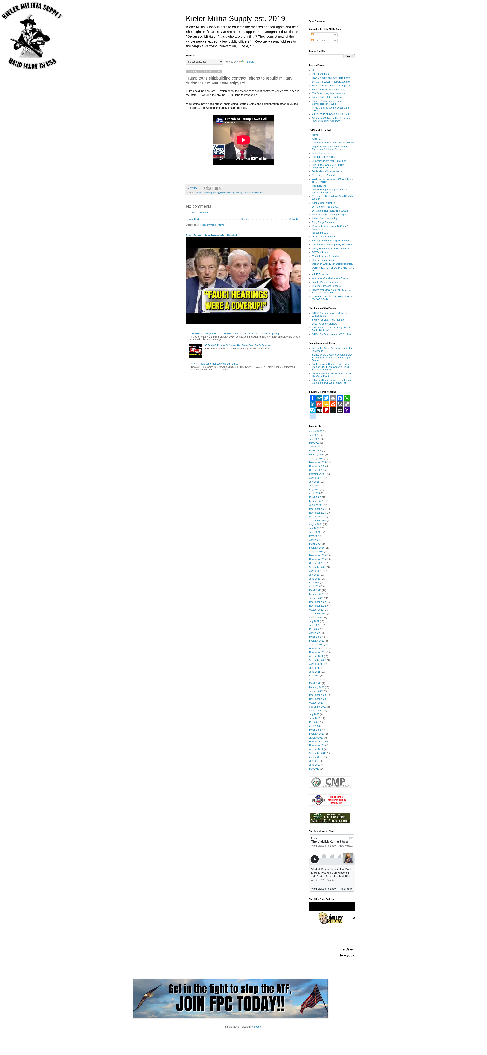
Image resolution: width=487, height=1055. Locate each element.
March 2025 (315, 497)
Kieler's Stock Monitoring (324, 218)
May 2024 (314, 536)
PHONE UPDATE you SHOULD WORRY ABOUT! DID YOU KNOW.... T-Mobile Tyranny (235, 333)
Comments (319, 40)
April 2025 (314, 493)
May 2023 (314, 582)
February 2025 (316, 501)
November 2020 (317, 699)
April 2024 (314, 540)
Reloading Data (320, 233)
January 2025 (316, 505)
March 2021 (315, 683)
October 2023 (316, 563)
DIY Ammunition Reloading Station (330, 210)
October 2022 (316, 609)
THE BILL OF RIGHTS (323, 157)
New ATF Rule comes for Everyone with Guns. (214, 363)
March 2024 (315, 543)
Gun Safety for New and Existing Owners (333, 142)
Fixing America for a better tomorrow (330, 248)
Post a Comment (199, 212)
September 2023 (317, 567)
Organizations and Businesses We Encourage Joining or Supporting (330, 148)
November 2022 (317, 605)
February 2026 (316, 454)
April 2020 (314, 726)
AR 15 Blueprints (320, 274)
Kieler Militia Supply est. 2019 (235, 18)
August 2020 (315, 710)
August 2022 (315, 617)
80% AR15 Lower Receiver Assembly (331, 81)
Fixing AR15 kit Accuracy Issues (328, 89)
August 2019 (315, 757)
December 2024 (317, 509)
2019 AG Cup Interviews (324, 323)
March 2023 (315, 590)
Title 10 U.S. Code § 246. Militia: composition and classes (328, 166)
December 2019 (317, 741)
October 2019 (316, 749)
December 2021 (317, 648)
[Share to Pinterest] (220, 188)
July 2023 (314, 574)
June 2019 (314, 765)
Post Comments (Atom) (212, 225)
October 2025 (316, 470)
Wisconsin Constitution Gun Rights (330, 278)
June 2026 (314, 439)
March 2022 (315, 637)
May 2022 (314, 629)
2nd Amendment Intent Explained (329, 161)
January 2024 (316, 551)
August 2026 (315, 431)
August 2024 (315, 524)
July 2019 (314, 761)
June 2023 (314, 578)
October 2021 (316, 656)
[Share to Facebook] (216, 188)
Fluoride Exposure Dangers (326, 286)
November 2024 (317, 512)
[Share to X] (213, 188)
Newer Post (193, 219)
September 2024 (317, 520)
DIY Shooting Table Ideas (325, 206)
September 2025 (317, 474)
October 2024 (316, 516)
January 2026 (316, 458)
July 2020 (314, 714)
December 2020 (317, 695)
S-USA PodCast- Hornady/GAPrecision (332, 334)
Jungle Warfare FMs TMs (325, 282)
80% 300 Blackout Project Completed (331, 85)
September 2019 (317, 753)
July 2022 (314, 621)
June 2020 (314, 718)
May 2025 (314, 489)
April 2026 (314, 446)
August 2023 (315, 571)
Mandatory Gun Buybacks (325, 256)
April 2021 (314, 679)
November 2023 (317, 559)
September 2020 (317, 706)
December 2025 (317, 462)
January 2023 (316, 598)
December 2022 (317, 602)
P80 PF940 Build (320, 74)
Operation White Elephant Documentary (332, 264)
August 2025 (315, 478)
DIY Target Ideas (320, 252)
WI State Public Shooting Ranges (329, 214)
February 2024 (316, 547)
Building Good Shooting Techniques (330, 240)
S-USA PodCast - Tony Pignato (328, 319)
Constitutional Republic (324, 175)
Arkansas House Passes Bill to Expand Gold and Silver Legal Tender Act (332, 381)
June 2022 (314, 625)
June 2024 (314, 532)
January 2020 (316, 738)
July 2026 (314, 435)
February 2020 (316, 734)
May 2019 (314, 769)
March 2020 (315, 730)
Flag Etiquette (319, 186)
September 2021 (317, 660)
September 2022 (317, 613)
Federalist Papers (321, 153)
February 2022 (316, 640)
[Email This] (206, 188)
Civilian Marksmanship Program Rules (332, 244)
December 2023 (317, 555)
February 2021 (316, 687)
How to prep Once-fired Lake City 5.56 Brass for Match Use (331, 291)
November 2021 (317, 652)
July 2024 (314, 528)
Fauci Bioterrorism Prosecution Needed (211, 235)
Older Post (294, 219)
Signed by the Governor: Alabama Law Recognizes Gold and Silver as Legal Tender (332, 358)
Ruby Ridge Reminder (323, 222)
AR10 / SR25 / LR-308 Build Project (330, 114)
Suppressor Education (323, 203)
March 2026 (315, 450)
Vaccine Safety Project (323, 260)
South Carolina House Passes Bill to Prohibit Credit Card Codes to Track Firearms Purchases (330, 367)
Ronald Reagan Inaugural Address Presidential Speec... (330, 191)
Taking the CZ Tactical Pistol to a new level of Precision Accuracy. (331, 119)
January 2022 (316, 644)
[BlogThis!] (209, 188)
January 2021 (316, 691)
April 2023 (314, 586)
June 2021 (314, 671)
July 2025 (314, 481)
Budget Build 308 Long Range (327, 97)
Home (244, 219)
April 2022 (314, 633)
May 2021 (314, 675)
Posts (317, 34)
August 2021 (315, 664)
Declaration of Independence (327, 171)
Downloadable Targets (323, 236)
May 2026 (314, 443)
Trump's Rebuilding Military (207, 192)
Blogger (257, 1027)
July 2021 (314, 668)
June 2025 (314, 485)
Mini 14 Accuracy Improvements (328, 93)
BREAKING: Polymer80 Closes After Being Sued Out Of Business (237, 345)
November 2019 (317, 745)
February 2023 (316, 594)
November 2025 (317, 466)
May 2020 (314, 722)
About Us (316, 139)
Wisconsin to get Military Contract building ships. (242, 192)
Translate (249, 62)
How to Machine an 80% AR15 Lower (331, 77)
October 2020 (316, 702)
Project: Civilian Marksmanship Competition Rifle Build (328, 102)
